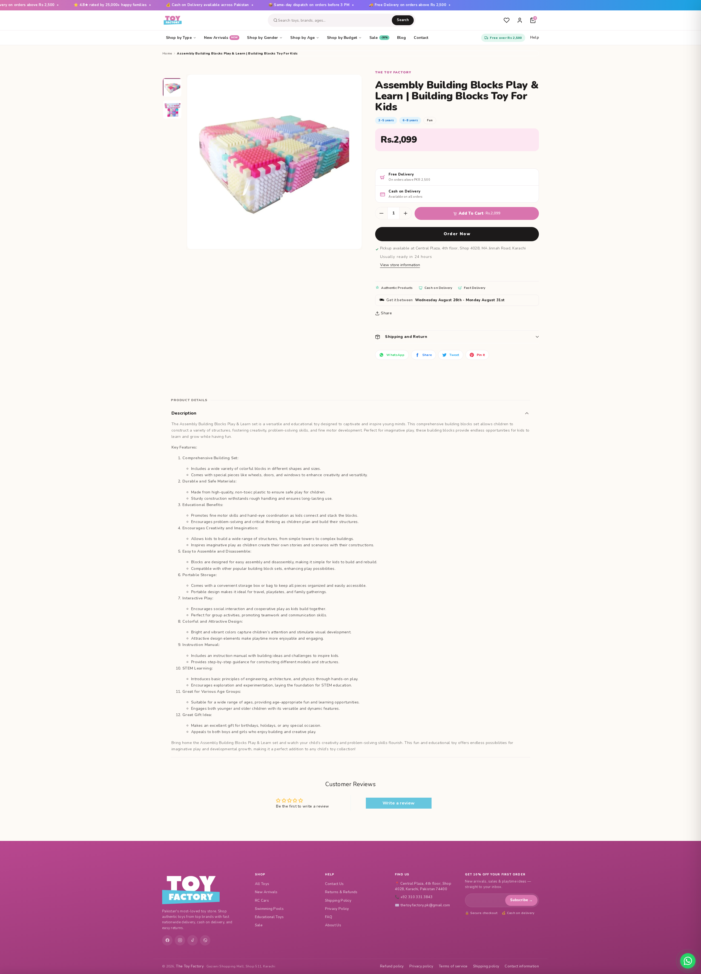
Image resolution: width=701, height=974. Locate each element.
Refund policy (392, 966)
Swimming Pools (269, 908)
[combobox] (335, 20)
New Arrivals (221, 37)
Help (534, 37)
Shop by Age (302, 37)
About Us (333, 925)
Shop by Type (179, 37)
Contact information (522, 966)
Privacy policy (421, 966)
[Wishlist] (507, 20)
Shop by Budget (342, 37)
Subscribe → (521, 900)
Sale (378, 37)
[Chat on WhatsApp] (688, 961)
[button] (457, 336)
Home (167, 53)
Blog (401, 37)
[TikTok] (192, 940)
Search (403, 20)
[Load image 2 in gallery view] (172, 110)
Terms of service (453, 966)
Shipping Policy (338, 900)
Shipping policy (486, 966)
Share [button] (386, 313)
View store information (400, 265)
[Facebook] (167, 940)
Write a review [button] (399, 803)
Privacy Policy (337, 908)
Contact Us (334, 883)
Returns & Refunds (341, 892)
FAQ (328, 917)
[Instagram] (180, 940)
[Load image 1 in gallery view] (172, 88)
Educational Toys (269, 917)
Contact (421, 37)
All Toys (262, 883)
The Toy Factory (190, 966)
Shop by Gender (262, 37)
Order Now (457, 234)
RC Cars (262, 900)
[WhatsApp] (205, 940)
